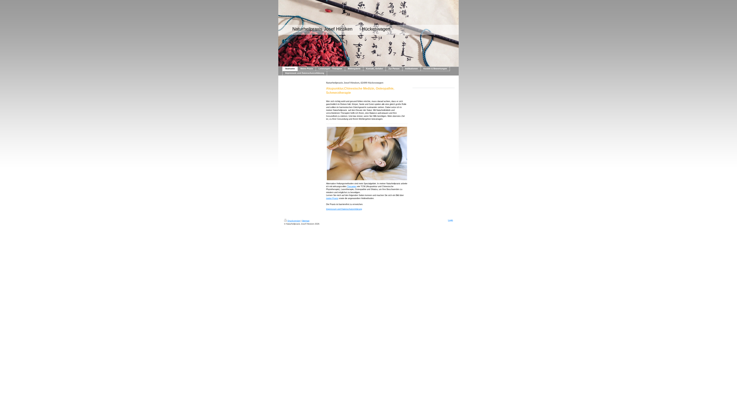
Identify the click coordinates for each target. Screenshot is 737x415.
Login (450, 220)
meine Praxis (332, 198)
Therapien (351, 186)
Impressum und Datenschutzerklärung (344, 209)
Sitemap (305, 221)
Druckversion (294, 221)
